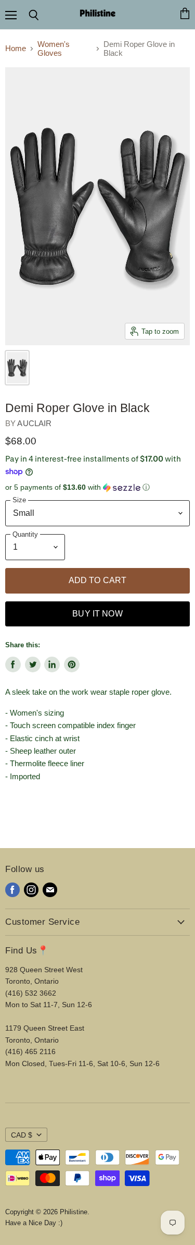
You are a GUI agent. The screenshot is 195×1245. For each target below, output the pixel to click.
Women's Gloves (53, 48)
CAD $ (21, 1135)
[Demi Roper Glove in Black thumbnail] (17, 367)
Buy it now (97, 613)
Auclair (34, 423)
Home (15, 48)
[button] (97, 487)
